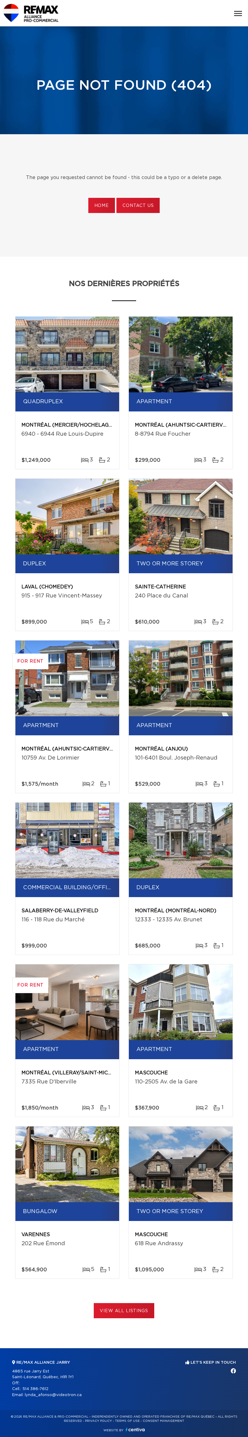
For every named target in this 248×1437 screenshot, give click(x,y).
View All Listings (124, 1311)
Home (101, 206)
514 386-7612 (35, 1389)
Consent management (163, 1420)
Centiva (135, 1430)
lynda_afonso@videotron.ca (53, 1395)
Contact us (138, 206)
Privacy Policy (98, 1420)
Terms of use (127, 1420)
